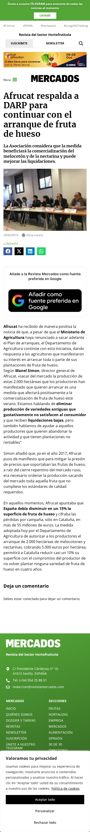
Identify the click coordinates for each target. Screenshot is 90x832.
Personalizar (45, 811)
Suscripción (16, 738)
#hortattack (48, 26)
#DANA (28, 26)
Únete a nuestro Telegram (20, 746)
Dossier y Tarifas (21, 720)
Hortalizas (58, 714)
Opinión (56, 738)
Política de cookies (65, 788)
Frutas (54, 708)
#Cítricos (9, 26)
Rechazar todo (45, 822)
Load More (45, 623)
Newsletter (16, 732)
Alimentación (61, 732)
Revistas (13, 726)
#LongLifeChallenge (77, 26)
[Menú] (14, 79)
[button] (81, 43)
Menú (7, 80)
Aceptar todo (45, 799)
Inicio (11, 708)
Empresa (56, 720)
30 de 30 (55, 744)
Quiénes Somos (19, 714)
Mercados (57, 726)
